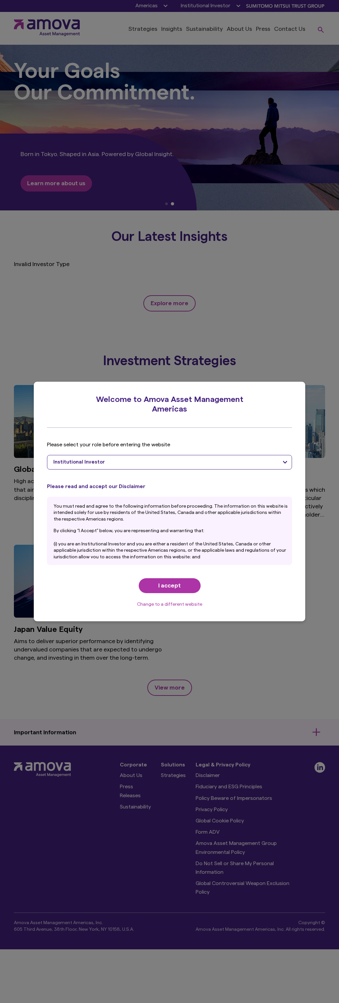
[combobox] (169, 462)
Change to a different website (169, 604)
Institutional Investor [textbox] (79, 462)
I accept (169, 585)
